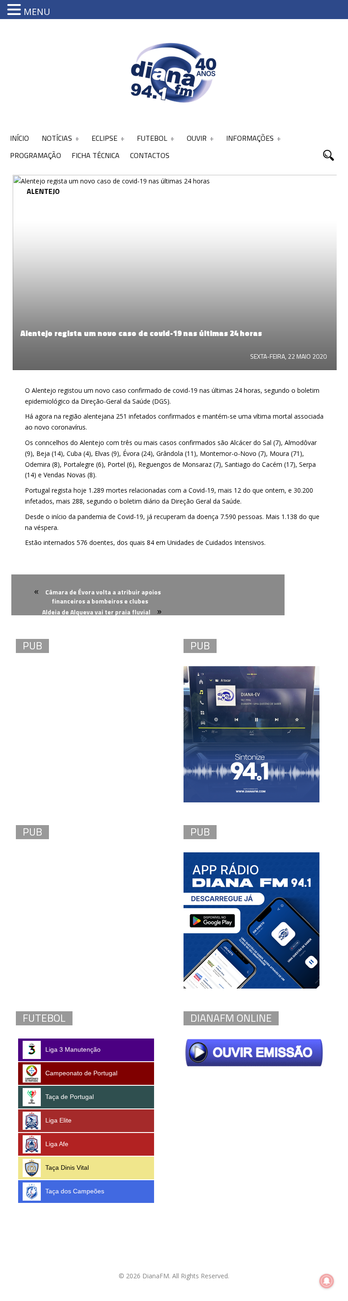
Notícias (57, 138)
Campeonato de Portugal (81, 1073)
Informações (250, 138)
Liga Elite (58, 1120)
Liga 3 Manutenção (73, 1049)
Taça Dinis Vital (67, 1167)
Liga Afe (56, 1144)
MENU (37, 11)
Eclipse (104, 138)
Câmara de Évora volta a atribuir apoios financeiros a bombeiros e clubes (103, 596)
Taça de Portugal (69, 1096)
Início (19, 138)
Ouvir (197, 138)
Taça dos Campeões (74, 1191)
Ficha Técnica (96, 155)
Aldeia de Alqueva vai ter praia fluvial (96, 612)
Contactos (149, 155)
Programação (35, 155)
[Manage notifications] (326, 1281)
